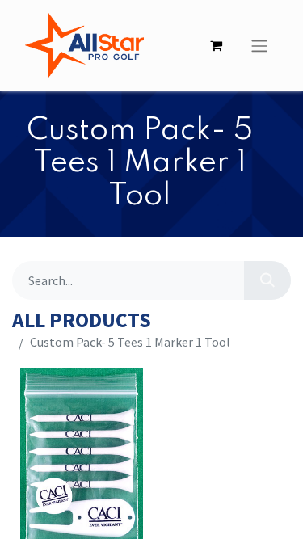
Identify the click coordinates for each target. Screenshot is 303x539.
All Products (81, 320)
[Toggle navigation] (259, 45)
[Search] (267, 280)
